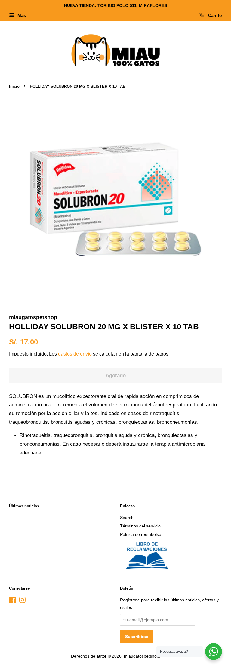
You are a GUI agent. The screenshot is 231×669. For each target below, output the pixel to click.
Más (21, 15)
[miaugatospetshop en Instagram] (22, 601)
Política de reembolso (140, 534)
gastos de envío (75, 353)
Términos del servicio (140, 526)
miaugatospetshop (141, 656)
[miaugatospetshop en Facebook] (12, 601)
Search (127, 517)
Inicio (14, 86)
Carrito (214, 15)
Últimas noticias (24, 506)
